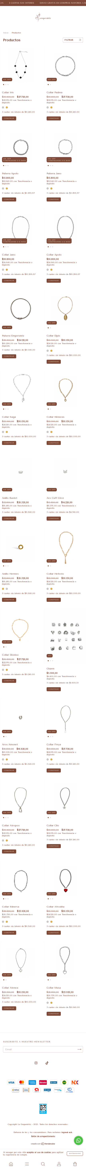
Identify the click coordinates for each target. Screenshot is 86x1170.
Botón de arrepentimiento (43, 1136)
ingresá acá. (67, 1132)
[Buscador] (43, 1164)
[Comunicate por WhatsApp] (78, 1140)
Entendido (75, 1153)
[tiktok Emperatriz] (47, 1063)
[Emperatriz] (11, 1164)
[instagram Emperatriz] (36, 1063)
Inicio (5, 33)
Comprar (9, 118)
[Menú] (27, 1164)
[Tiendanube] (43, 1144)
